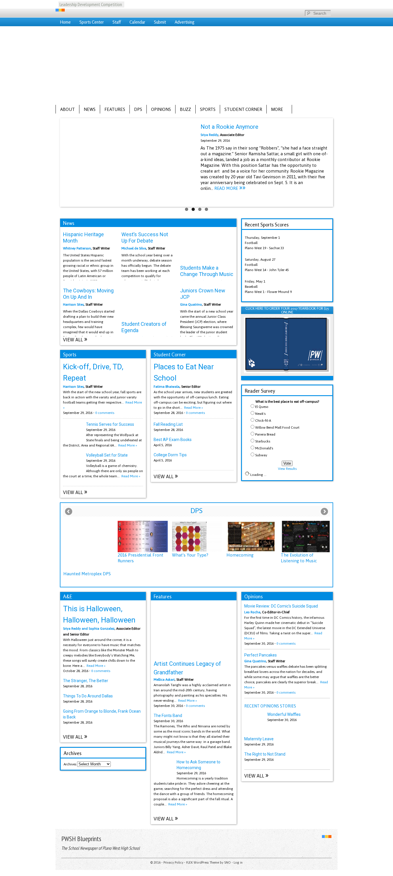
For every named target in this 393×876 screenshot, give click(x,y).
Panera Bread (265, 434)
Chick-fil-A (263, 421)
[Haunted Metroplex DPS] (88, 546)
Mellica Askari (164, 680)
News (90, 109)
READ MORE (229, 188)
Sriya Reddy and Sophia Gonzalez (89, 629)
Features (114, 109)
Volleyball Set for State (107, 455)
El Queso (261, 407)
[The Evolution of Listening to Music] (306, 536)
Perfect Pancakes (260, 655)
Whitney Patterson (77, 248)
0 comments (104, 413)
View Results (287, 469)
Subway (261, 455)
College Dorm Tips (170, 455)
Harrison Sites (73, 304)
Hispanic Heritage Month (83, 237)
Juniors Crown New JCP (202, 293)
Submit (160, 22)
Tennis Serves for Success (110, 424)
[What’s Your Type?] (197, 536)
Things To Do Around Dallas (88, 696)
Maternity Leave (259, 739)
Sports (207, 109)
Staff (116, 22)
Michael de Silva (133, 248)
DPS (138, 109)
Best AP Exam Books (173, 439)
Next (338, 161)
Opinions (161, 109)
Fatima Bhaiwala (167, 387)
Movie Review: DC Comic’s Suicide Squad (281, 606)
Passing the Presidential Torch (90, 4)
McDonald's (264, 448)
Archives (70, 764)
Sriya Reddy (209, 135)
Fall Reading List (168, 424)
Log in (238, 862)
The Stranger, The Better (85, 680)
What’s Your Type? (190, 555)
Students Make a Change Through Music (206, 271)
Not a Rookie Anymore (229, 126)
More (275, 110)
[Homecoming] (251, 536)
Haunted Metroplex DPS (87, 573)
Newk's (260, 414)
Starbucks (262, 441)
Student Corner (243, 109)
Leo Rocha (252, 612)
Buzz (185, 109)
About (67, 109)
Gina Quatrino (191, 304)
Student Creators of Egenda (144, 327)
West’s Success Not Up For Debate (144, 237)
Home (65, 22)
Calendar (137, 22)
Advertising (184, 22)
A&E (67, 596)
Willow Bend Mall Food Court (277, 427)
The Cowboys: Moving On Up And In (88, 293)
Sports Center (91, 22)
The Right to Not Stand (264, 754)
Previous (55, 161)
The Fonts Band (168, 715)
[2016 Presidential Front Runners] (143, 536)
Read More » (127, 445)
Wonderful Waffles (284, 714)
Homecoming (239, 555)
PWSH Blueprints (81, 838)
